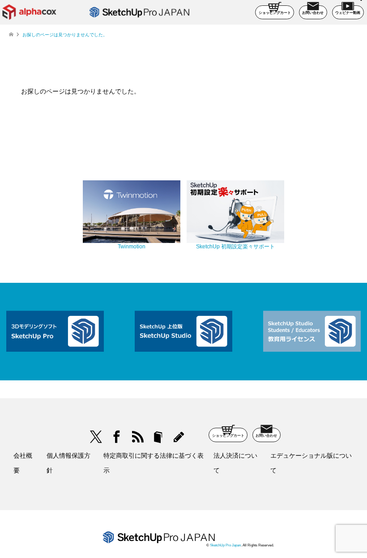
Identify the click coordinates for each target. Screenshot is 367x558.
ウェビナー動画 (347, 13)
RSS (137, 437)
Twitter (96, 437)
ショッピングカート (275, 13)
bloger (158, 437)
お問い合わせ (313, 13)
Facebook (117, 437)
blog (179, 437)
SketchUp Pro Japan (225, 545)
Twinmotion (131, 246)
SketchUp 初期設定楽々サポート (235, 246)
